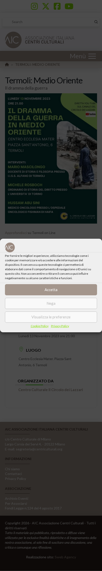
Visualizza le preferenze (51, 317)
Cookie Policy (40, 326)
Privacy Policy (60, 326)
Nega (51, 303)
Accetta (51, 289)
